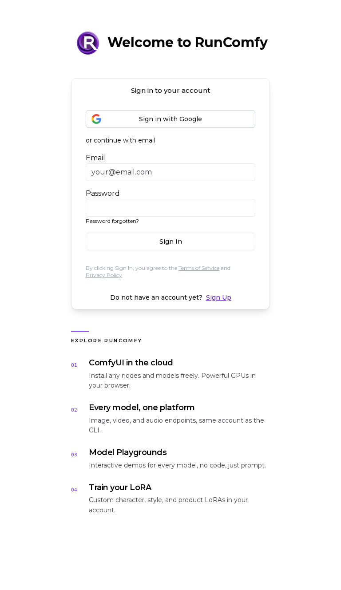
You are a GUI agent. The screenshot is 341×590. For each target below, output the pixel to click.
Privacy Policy (104, 275)
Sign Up (218, 297)
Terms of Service (198, 268)
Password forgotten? (112, 221)
